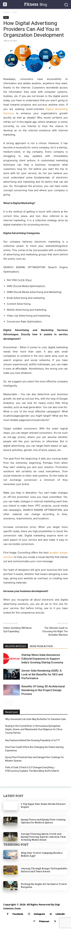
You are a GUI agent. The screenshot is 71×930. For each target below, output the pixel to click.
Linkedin (60, 914)
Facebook (18, 914)
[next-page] (11, 702)
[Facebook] (8, 914)
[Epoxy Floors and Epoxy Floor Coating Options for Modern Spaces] (10, 821)
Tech (14, 12)
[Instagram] (29, 914)
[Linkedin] (51, 914)
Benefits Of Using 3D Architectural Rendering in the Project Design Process (43, 690)
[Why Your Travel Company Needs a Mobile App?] (10, 854)
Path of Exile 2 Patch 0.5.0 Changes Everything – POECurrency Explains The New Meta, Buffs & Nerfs (32, 769)
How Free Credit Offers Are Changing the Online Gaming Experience (34, 749)
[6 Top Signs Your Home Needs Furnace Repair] (10, 805)
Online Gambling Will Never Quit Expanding (17, 629)
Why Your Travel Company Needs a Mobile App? (41, 854)
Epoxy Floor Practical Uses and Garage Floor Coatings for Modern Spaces (34, 759)
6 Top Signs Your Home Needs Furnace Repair (43, 805)
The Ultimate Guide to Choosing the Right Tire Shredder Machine (55, 631)
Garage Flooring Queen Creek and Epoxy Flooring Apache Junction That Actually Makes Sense (43, 836)
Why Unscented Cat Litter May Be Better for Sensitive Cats (35, 719)
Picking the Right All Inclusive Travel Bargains (44, 885)
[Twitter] (55, 921)
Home (6, 12)
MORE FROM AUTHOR (41, 646)
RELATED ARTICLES (15, 646)
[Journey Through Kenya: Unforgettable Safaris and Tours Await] (10, 870)
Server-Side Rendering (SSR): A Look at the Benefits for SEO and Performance (42, 674)
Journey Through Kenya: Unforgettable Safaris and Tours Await (44, 870)
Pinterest (44, 921)
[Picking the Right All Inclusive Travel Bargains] (10, 885)
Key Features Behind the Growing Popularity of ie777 (32, 740)
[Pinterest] (34, 921)
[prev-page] (5, 702)
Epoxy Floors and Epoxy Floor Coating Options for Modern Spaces (43, 821)
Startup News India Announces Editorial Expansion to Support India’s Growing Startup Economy (42, 658)
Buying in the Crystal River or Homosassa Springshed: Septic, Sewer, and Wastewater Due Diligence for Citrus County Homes (33, 729)
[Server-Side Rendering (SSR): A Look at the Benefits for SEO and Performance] (11, 674)
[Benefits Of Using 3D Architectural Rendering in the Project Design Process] (11, 690)
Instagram (39, 914)
